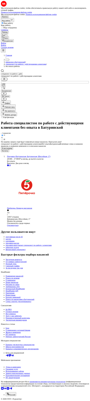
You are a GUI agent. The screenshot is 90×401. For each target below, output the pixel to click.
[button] (3, 43)
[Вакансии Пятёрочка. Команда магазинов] (47, 187)
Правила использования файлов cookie (41, 14)
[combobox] (12, 74)
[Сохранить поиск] (3, 85)
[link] (5, 37)
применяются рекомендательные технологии (47, 382)
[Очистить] (4, 79)
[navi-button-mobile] (3, 50)
